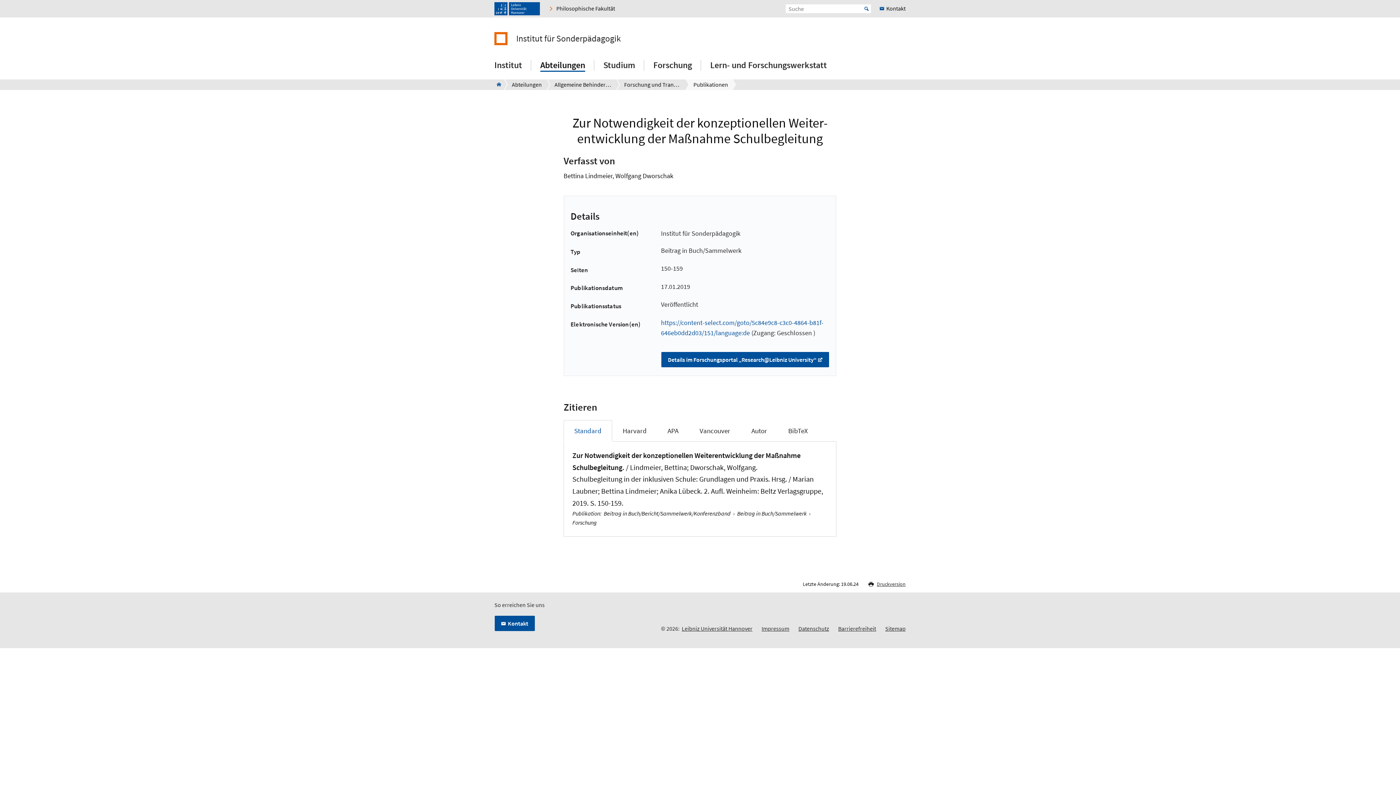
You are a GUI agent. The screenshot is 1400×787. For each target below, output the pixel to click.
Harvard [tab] (635, 430)
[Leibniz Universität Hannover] (517, 8)
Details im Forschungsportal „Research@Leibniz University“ (742, 359)
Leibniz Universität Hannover (717, 628)
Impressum (775, 628)
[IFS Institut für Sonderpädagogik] (496, 84)
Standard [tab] (588, 430)
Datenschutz (813, 628)
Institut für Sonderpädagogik (568, 38)
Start (866, 8)
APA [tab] (673, 430)
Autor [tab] (759, 430)
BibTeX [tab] (798, 430)
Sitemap (895, 628)
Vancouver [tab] (715, 430)
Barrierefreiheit (857, 628)
